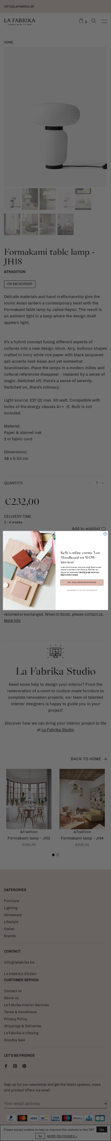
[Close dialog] (105, 534)
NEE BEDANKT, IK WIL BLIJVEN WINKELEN (82, 590)
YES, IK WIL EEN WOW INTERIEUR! (81, 583)
